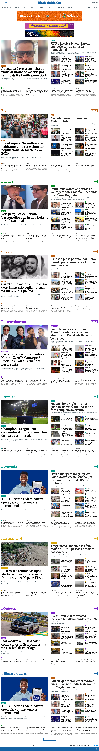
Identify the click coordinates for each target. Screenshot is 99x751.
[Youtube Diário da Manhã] (97, 745)
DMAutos (81, 7)
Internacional (71, 7)
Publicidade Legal (92, 7)
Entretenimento (60, 7)
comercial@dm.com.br (75, 745)
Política (17, 7)
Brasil (23, 7)
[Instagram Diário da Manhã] (94, 745)
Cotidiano (49, 7)
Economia (31, 7)
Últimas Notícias (6, 7)
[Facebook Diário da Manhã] (92, 745)
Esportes (40, 7)
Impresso (95, 2)
